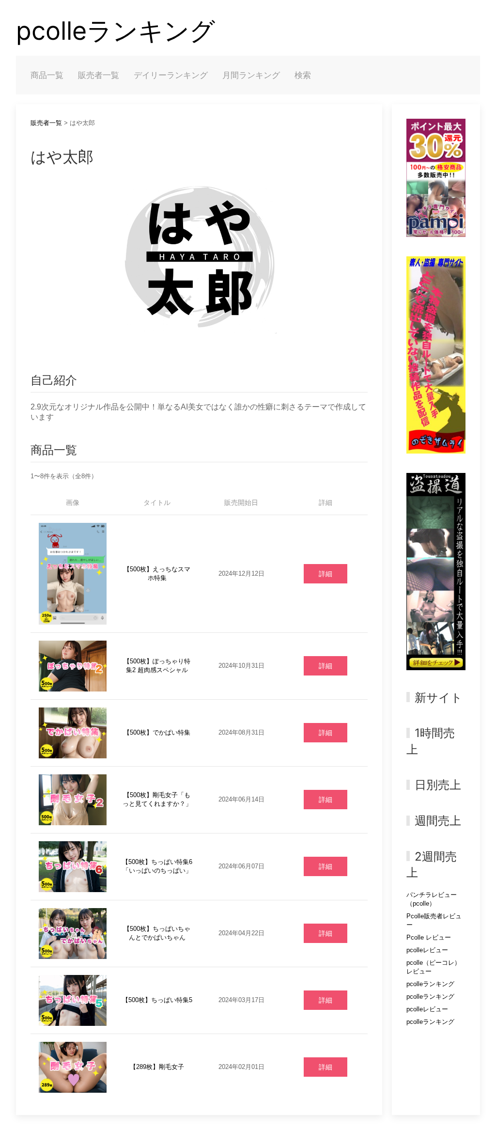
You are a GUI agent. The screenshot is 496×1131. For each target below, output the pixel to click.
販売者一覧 (98, 75)
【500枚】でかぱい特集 (157, 732)
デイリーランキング (171, 75)
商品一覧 (47, 75)
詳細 (325, 574)
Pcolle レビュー (428, 937)
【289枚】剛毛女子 (157, 1066)
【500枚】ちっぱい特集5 (157, 1000)
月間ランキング (251, 75)
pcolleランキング (115, 31)
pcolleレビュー (427, 950)
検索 (302, 75)
